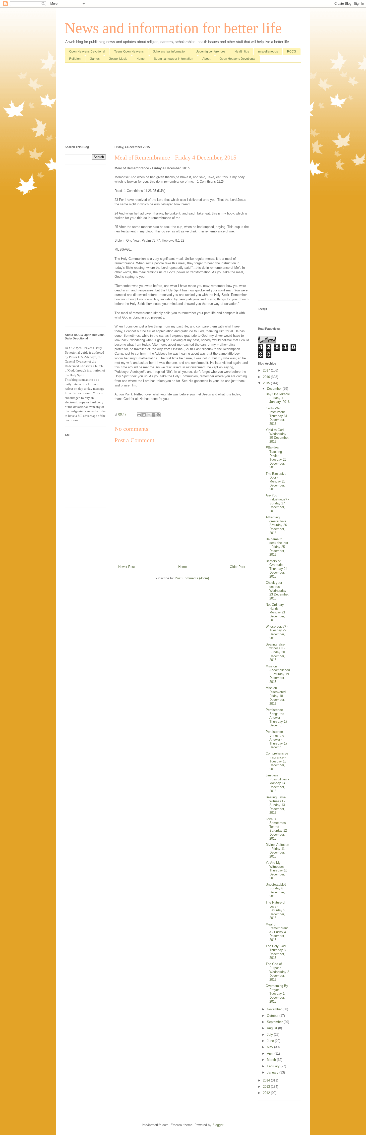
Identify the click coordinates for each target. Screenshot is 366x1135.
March (272, 1060)
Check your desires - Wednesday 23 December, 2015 (277, 590)
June (271, 1041)
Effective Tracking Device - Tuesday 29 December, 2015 (276, 457)
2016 (267, 377)
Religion (75, 58)
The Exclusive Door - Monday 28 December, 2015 (276, 481)
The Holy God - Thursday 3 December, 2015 (277, 952)
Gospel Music (118, 58)
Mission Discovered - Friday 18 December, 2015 (277, 695)
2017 (267, 370)
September (275, 1022)
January (273, 1072)
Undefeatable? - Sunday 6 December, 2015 (277, 890)
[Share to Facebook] (153, 414)
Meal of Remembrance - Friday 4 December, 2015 (277, 932)
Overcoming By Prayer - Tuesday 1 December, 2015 (277, 993)
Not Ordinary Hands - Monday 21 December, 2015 (275, 612)
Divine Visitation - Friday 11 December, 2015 (277, 850)
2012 (267, 1093)
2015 (267, 383)
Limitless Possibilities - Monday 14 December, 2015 (277, 783)
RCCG (291, 51)
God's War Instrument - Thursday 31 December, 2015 (276, 416)
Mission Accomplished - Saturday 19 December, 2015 (278, 674)
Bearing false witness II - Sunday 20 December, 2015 (275, 652)
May (270, 1047)
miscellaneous (268, 51)
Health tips (242, 51)
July (270, 1034)
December (275, 388)
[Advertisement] (183, 105)
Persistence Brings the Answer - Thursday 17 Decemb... (276, 717)
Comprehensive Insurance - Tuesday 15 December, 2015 (277, 761)
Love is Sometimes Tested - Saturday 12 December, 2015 (276, 828)
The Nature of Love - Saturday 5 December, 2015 (275, 910)
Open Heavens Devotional (87, 51)
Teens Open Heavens (129, 51)
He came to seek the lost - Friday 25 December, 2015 (277, 546)
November (275, 1009)
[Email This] (139, 414)
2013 (267, 1086)
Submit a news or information (173, 58)
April (270, 1053)
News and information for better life (173, 28)
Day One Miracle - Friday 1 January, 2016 (278, 398)
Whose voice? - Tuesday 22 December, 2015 (277, 632)
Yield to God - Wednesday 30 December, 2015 (277, 435)
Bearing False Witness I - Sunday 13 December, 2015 (276, 804)
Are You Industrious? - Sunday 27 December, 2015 (277, 503)
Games (95, 58)
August (272, 1028)
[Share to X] (148, 414)
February (274, 1066)
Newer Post (126, 567)
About (206, 58)
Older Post (237, 567)
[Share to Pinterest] (158, 414)
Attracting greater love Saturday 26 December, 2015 (276, 525)
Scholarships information (169, 51)
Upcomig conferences (210, 51)
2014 (267, 1080)
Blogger (217, 1125)
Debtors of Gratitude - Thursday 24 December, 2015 (276, 568)
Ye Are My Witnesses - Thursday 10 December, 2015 (276, 870)
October (273, 1016)
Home (140, 58)
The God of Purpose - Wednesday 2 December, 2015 (277, 971)
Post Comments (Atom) (192, 578)
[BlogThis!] (143, 414)
